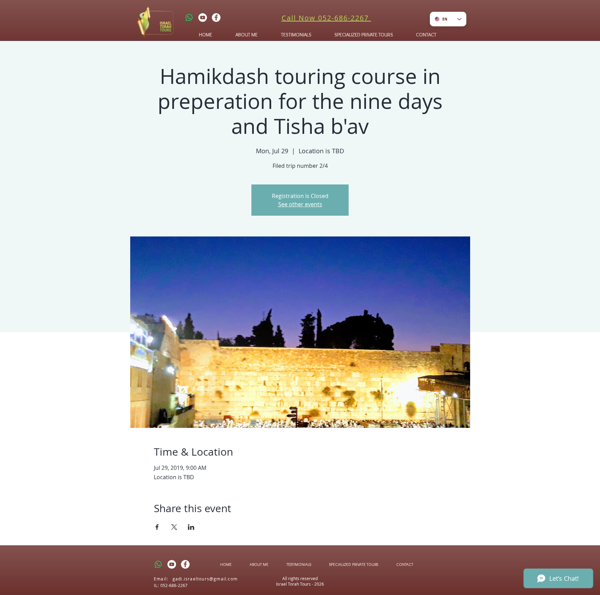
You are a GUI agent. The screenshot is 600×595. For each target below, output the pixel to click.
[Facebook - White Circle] (216, 17)
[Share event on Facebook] (157, 527)
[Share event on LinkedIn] (191, 527)
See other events (300, 204)
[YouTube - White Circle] (202, 17)
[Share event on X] (174, 527)
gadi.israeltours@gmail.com (205, 578)
